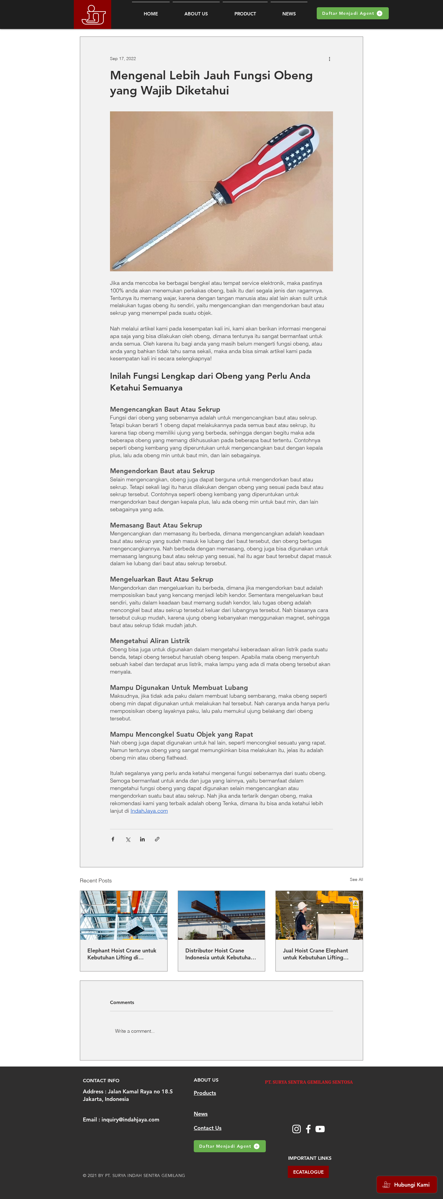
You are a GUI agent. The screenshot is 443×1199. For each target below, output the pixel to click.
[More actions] (329, 58)
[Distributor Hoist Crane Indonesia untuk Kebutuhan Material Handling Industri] (221, 915)
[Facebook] (308, 1129)
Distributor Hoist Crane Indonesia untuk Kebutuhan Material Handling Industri (219, 954)
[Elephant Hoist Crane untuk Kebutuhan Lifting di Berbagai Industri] (123, 915)
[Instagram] (296, 1129)
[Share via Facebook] (113, 839)
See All (356, 879)
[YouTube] (320, 1129)
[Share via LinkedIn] (142, 839)
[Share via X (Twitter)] (127, 839)
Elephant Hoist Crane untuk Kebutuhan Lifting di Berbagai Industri (121, 954)
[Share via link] (157, 839)
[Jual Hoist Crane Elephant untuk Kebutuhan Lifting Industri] (319, 915)
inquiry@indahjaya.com (130, 1119)
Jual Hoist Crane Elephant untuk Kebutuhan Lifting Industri (315, 954)
